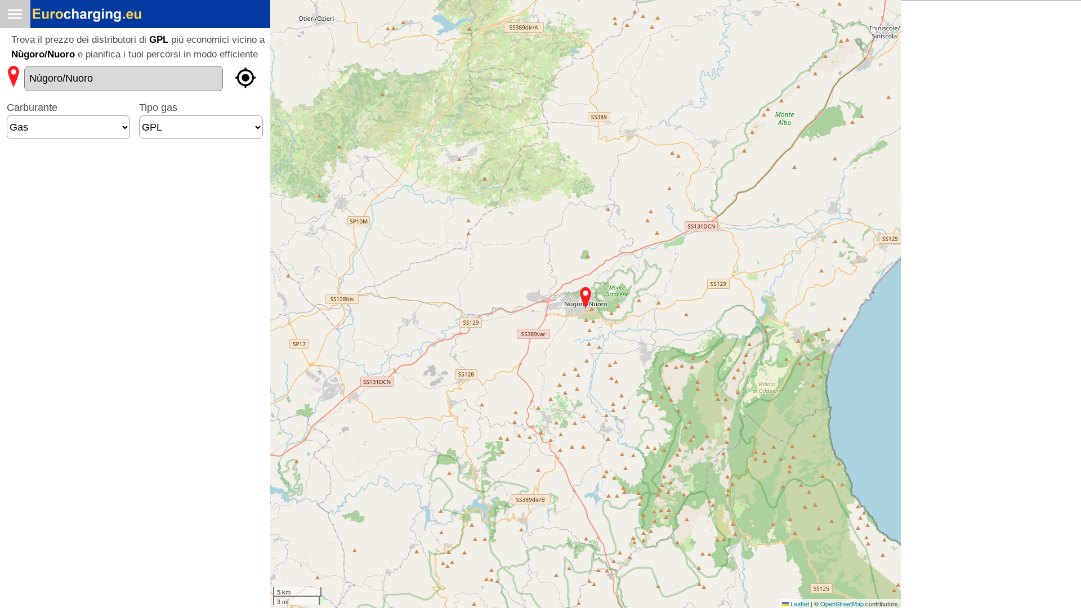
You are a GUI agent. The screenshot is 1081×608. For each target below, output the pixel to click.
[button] (585, 298)
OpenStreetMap (842, 603)
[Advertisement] (135, 182)
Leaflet (799, 603)
